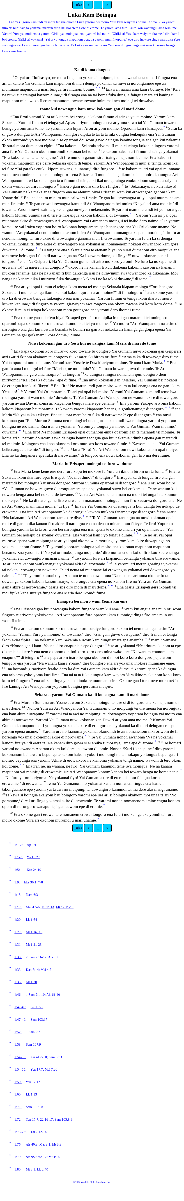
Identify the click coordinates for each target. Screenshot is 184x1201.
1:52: (18, 1032)
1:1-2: (18, 845)
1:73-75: (20, 1132)
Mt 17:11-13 (64, 907)
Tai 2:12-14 (39, 1132)
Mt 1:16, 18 (34, 932)
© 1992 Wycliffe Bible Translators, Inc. (92, 1182)
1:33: (18, 957)
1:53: (18, 1044)
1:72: (18, 1119)
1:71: (18, 1107)
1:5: (17, 870)
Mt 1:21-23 (34, 944)
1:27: (18, 932)
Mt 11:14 (48, 907)
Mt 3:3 (56, 1144)
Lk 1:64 (31, 919)
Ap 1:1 (31, 845)
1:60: (18, 1094)
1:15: (18, 895)
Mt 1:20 (31, 982)
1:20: (18, 919)
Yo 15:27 (33, 857)
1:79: (18, 1157)
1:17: (18, 907)
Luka (77, 5)
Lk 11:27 (37, 1007)
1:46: (18, 994)
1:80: (18, 1169)
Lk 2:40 (42, 1169)
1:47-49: (20, 1007)
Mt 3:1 (30, 1169)
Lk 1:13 (31, 1094)
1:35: (18, 982)
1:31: (18, 944)
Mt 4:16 (54, 1157)
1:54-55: (20, 1057)
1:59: (18, 1082)
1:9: (17, 882)
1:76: (18, 1144)
